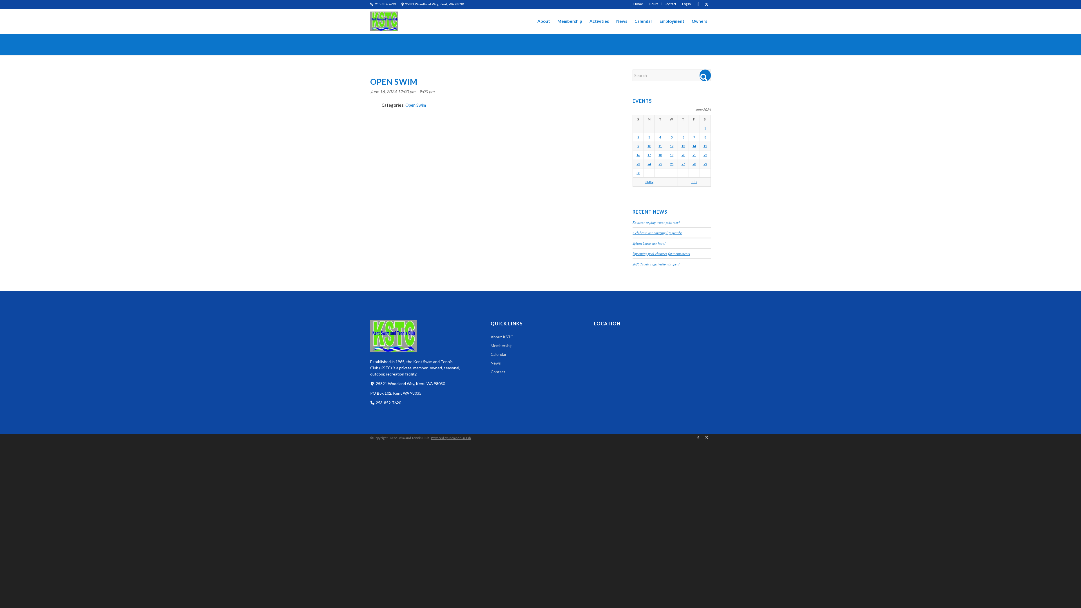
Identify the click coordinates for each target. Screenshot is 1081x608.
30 (638, 173)
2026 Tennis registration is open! (656, 263)
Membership (502, 345)
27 (683, 164)
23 (638, 164)
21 (694, 155)
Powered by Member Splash (451, 438)
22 (705, 155)
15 (705, 146)
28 (694, 164)
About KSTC (502, 336)
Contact (498, 371)
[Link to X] (706, 4)
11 (660, 146)
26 (671, 164)
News (496, 363)
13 (683, 146)
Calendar (498, 354)
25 (660, 164)
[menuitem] (638, 4)
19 (671, 155)
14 (694, 146)
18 (660, 155)
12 (671, 146)
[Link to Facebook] (698, 4)
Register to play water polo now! (656, 222)
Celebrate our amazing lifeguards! (657, 232)
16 (638, 155)
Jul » (694, 182)
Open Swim (415, 105)
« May (649, 182)
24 (649, 164)
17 (649, 155)
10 (649, 146)
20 (683, 155)
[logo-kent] (384, 21)
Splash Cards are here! (649, 243)
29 (705, 164)
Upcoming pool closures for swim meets (661, 253)
